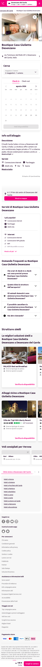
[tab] (17, 472)
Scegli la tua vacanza (9, 620)
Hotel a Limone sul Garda (12, 501)
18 (11, 110)
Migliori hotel (6, 623)
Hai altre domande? (15, 316)
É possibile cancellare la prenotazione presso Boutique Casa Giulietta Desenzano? (20, 307)
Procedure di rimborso (9, 583)
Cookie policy (6, 551)
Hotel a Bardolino (9, 492)
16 (36, 104)
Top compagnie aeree (9, 609)
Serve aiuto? (6, 580)
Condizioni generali (8, 544)
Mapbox (26, 176)
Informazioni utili (7, 591)
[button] (20, 27)
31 (6, 121)
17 (6, 110)
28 (26, 115)
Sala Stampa (6, 568)
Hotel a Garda (8, 498)
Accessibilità (6, 598)
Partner (4, 565)
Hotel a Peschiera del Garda (13, 485)
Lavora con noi (6, 558)
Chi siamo (5, 540)
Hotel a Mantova (9, 488)
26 (16, 115)
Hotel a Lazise (8, 495)
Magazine (5, 627)
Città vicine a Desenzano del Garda (17, 472)
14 (26, 104)
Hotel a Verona (9, 479)
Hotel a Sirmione (9, 482)
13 (21, 104)
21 (26, 110)
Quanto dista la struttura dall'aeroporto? (17, 286)
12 (16, 104)
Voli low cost (6, 616)
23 (36, 110)
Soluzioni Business (8, 572)
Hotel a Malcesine (10, 504)
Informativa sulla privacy (10, 547)
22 (31, 110)
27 (21, 115)
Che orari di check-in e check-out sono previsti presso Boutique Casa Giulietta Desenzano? (19, 275)
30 (36, 115)
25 (11, 115)
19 (16, 110)
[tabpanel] (21, 494)
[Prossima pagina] (38, 472)
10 (6, 104)
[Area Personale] (39, 3)
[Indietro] (6, 86)
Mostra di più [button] (9, 251)
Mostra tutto (7, 169)
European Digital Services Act (11, 594)
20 (21, 110)
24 (6, 115)
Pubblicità (5, 561)
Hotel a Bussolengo (10, 507)
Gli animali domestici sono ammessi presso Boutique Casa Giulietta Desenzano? (20, 295)
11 (11, 104)
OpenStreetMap (35, 176)
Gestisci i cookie (7, 554)
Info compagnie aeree (9, 587)
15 (31, 104)
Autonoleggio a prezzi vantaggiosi (13, 613)
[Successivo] (36, 86)
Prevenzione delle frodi (9, 601)
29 (31, 115)
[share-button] (34, 17)
